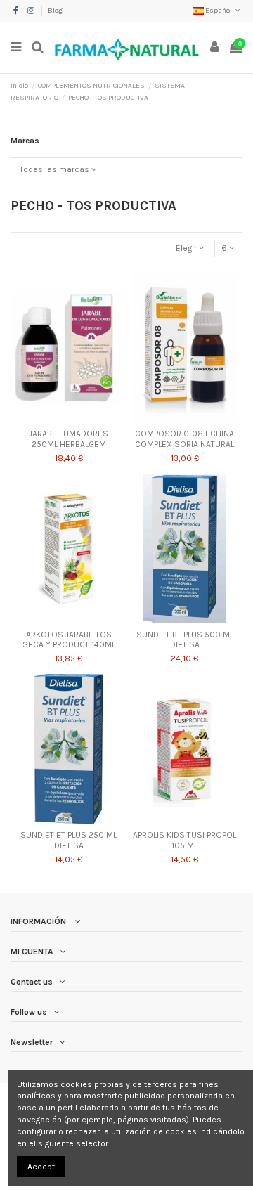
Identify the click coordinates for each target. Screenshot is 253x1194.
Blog (55, 10)
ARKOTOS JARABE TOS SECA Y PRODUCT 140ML (68, 639)
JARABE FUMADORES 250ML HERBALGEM (68, 438)
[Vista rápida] (68, 418)
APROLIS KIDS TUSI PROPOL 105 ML (184, 840)
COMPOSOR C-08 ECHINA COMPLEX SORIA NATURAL (184, 438)
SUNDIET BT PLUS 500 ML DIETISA (184, 639)
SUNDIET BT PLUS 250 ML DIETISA (68, 840)
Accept (41, 1167)
